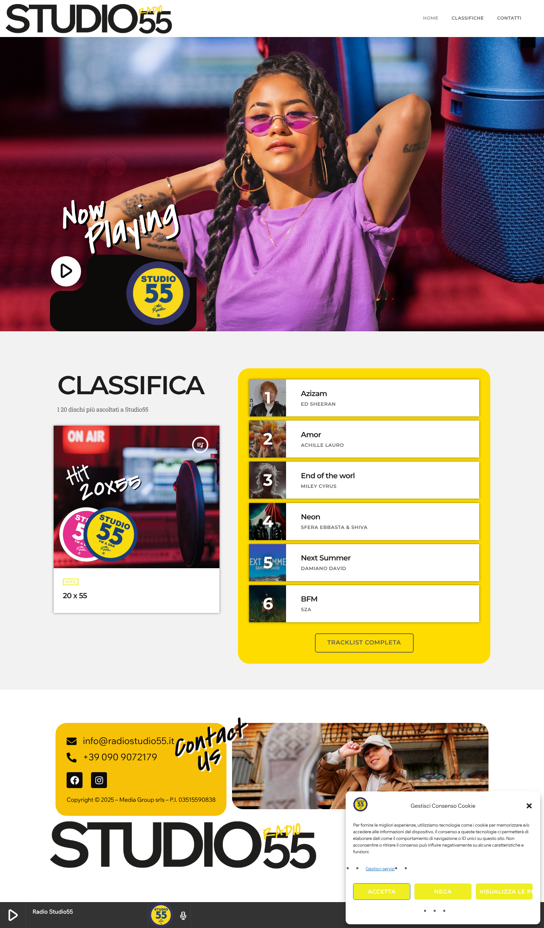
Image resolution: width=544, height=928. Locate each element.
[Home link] (89, 18)
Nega (442, 891)
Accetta (382, 891)
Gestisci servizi (380, 869)
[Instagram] (99, 780)
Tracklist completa (364, 642)
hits (71, 581)
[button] (529, 806)
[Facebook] (75, 780)
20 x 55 (75, 596)
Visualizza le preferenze (506, 891)
